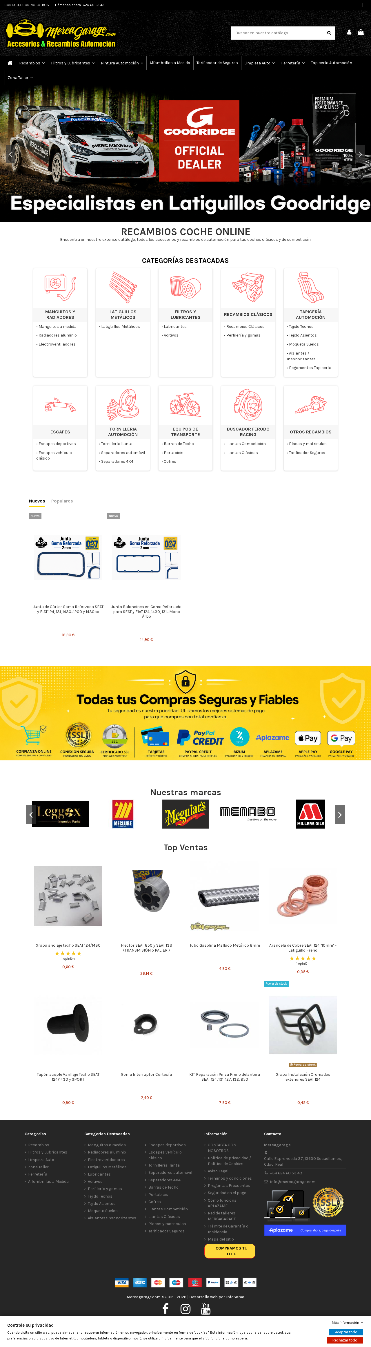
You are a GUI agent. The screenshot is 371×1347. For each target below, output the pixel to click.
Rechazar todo (344, 1340)
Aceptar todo (346, 1332)
